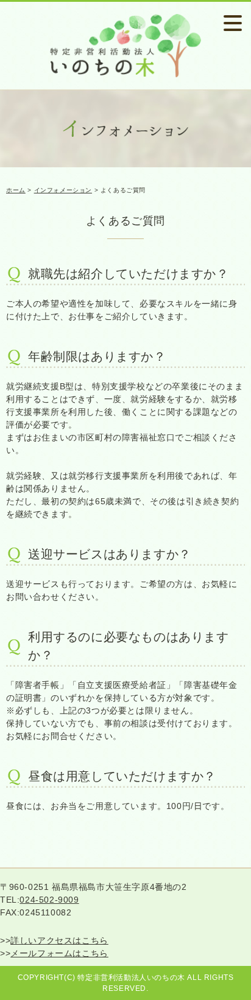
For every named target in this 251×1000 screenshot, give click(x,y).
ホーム (16, 190)
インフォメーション (63, 190)
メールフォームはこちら (59, 953)
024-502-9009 (49, 900)
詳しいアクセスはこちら (59, 940)
